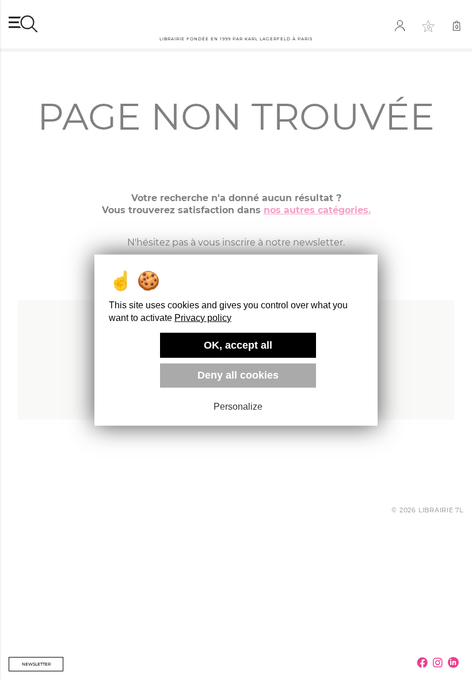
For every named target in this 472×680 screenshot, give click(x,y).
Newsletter (36, 664)
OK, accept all (238, 345)
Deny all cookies (238, 375)
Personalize (238, 406)
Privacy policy (202, 318)
